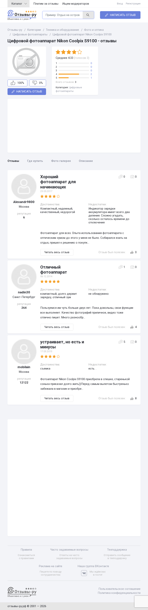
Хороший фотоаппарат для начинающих (58, 181)
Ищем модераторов (75, 3)
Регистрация (133, 3)
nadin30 (24, 292)
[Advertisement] (74, 126)
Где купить (35, 161)
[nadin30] (23, 276)
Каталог (16, 3)
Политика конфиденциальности (119, 593)
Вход (120, 3)
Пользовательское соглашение (119, 589)
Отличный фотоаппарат (53, 270)
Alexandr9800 (23, 202)
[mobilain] (23, 351)
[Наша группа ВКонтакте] (85, 573)
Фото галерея (61, 161)
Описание (86, 161)
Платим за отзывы (45, 3)
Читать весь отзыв (56, 252)
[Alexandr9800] (23, 186)
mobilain (24, 367)
